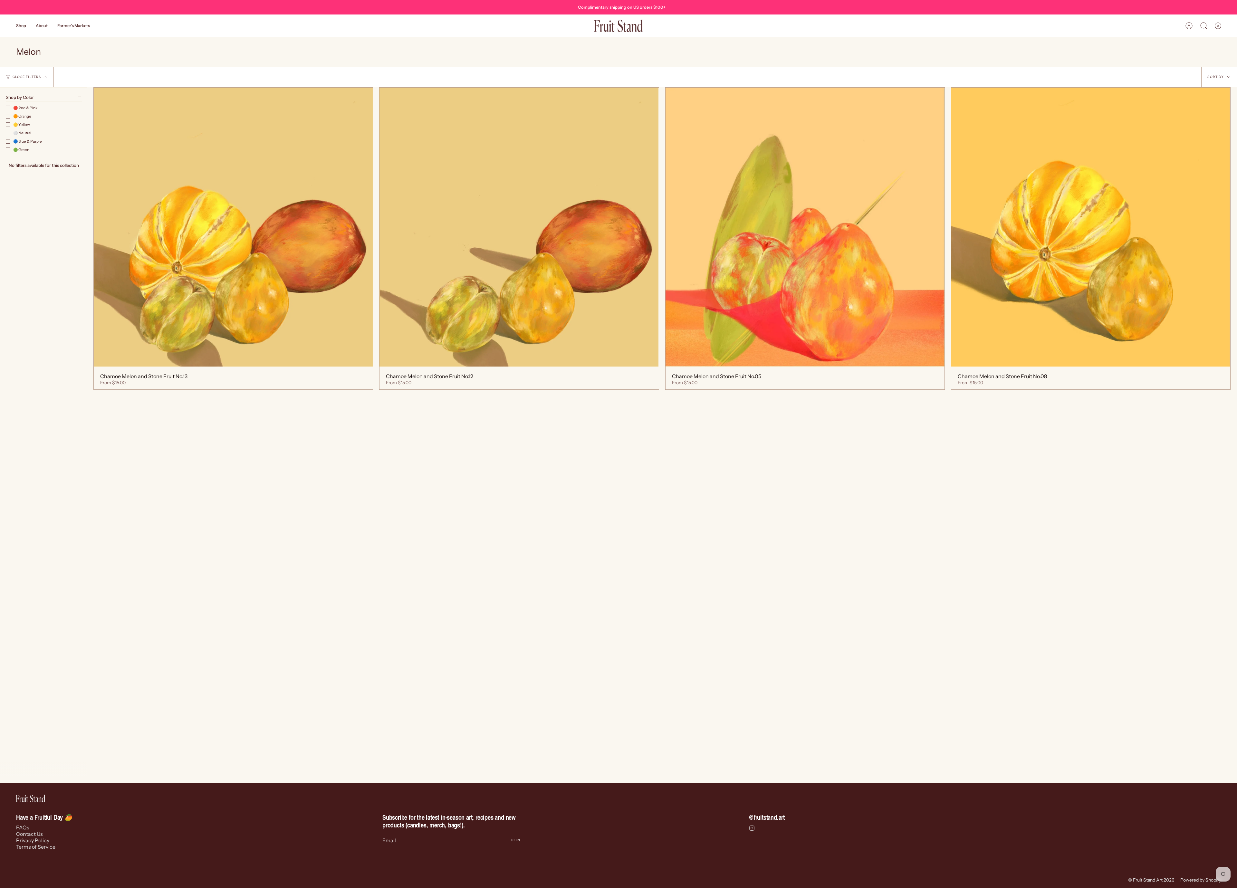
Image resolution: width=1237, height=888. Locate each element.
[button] (21, 25)
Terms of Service (35, 847)
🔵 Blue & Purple (27, 141)
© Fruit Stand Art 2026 (1151, 880)
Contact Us (29, 834)
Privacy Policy (32, 840)
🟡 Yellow (21, 124)
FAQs (22, 827)
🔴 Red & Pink (25, 108)
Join (515, 840)
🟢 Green (21, 150)
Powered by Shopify (1200, 880)
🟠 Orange (22, 116)
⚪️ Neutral (22, 133)
